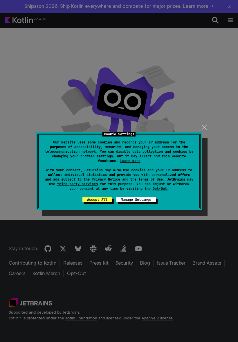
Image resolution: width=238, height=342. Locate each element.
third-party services (77, 184)
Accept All (97, 199)
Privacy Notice (106, 179)
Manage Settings (136, 199)
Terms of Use (150, 179)
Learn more (130, 161)
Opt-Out (160, 188)
